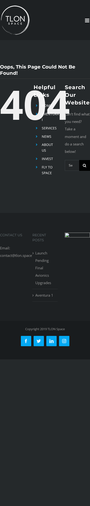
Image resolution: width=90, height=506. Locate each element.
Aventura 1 (44, 295)
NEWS (46, 136)
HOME (47, 105)
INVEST (47, 158)
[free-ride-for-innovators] (77, 236)
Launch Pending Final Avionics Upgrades (43, 268)
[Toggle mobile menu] (87, 20)
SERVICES (49, 128)
